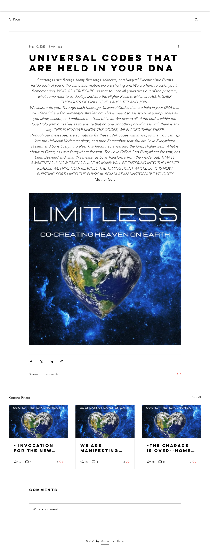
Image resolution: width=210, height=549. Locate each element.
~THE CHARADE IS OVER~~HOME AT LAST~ (169, 448)
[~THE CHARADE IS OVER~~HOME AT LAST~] (171, 421)
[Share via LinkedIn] (51, 361)
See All (196, 397)
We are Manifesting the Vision (99, 448)
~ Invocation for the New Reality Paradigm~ (34, 448)
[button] (196, 19)
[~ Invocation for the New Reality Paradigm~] (38, 421)
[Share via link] (61, 361)
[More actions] (178, 46)
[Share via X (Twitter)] (41, 361)
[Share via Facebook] (31, 361)
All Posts (14, 19)
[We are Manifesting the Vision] (105, 421)
